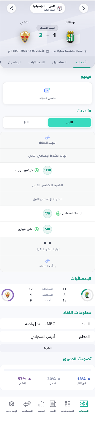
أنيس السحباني (43, 336)
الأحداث (81, 62)
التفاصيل (59, 62)
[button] (21, 170)
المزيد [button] (47, 348)
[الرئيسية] (83, 8)
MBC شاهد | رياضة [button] (40, 323)
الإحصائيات (37, 62)
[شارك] (11, 8)
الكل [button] (25, 122)
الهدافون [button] (14, 62)
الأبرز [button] (69, 122)
